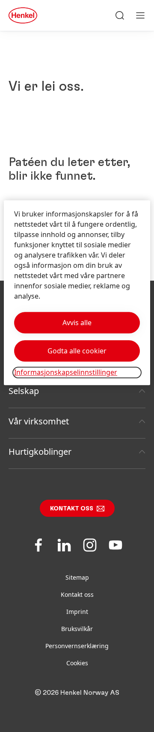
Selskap (24, 391)
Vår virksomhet (39, 421)
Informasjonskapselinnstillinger (65, 372)
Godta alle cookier (77, 351)
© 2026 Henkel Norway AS (77, 692)
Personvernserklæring (77, 646)
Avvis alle (77, 323)
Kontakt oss (71, 509)
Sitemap (77, 577)
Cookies (77, 663)
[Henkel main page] (23, 15)
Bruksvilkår (77, 629)
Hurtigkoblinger (40, 451)
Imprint (77, 612)
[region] (77, 293)
